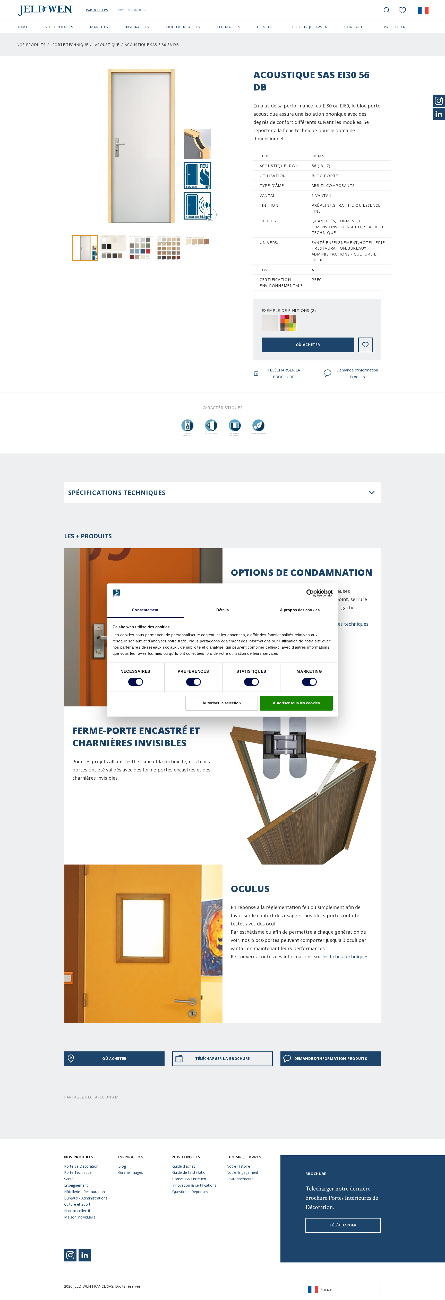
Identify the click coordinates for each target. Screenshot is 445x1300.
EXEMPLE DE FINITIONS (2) (289, 310)
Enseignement (76, 1185)
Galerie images (130, 1172)
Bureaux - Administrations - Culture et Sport (87, 1201)
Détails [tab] (222, 610)
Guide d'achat (183, 1166)
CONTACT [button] (353, 26)
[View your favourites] (402, 10)
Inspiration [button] (137, 26)
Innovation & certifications (194, 1185)
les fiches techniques (345, 956)
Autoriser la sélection (221, 703)
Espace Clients (395, 26)
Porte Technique (78, 1172)
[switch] (193, 682)
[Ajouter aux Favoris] (365, 344)
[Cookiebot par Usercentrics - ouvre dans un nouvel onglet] (310, 593)
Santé (69, 1178)
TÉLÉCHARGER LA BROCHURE (283, 373)
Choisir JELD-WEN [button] (310, 26)
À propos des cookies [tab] (300, 610)
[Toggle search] (387, 10)
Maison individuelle (80, 1217)
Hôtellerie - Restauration (84, 1191)
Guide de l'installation (190, 1172)
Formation (229, 26)
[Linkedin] (85, 1255)
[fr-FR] (423, 10)
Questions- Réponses (190, 1191)
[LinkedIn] (439, 114)
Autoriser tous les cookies (296, 703)
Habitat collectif (77, 1210)
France (326, 1289)
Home (22, 26)
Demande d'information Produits (357, 373)
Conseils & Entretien (189, 1178)
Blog (122, 1166)
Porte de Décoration (81, 1166)
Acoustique (107, 44)
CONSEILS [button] (266, 26)
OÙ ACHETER (308, 344)
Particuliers (97, 10)
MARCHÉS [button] (99, 26)
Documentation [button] (183, 26)
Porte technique (70, 44)
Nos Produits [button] (59, 26)
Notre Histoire (238, 1166)
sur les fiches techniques (341, 624)
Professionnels (131, 10)
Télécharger (343, 1225)
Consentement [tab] (145, 610)
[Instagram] (70, 1255)
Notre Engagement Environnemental (242, 1175)
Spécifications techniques (117, 492)
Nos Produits (30, 44)
